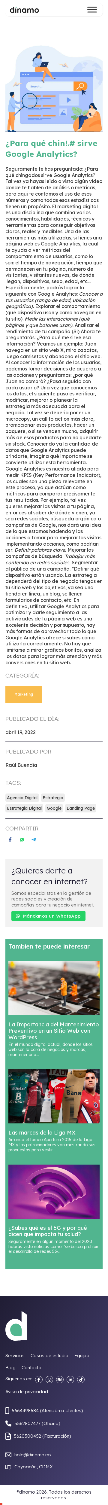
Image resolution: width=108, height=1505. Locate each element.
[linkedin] (70, 1379)
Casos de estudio (49, 1355)
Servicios (15, 1355)
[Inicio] (24, 9)
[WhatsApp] (21, 839)
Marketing (23, 694)
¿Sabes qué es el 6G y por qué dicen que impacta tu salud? (47, 1231)
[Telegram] (33, 839)
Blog (10, 1367)
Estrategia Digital (24, 808)
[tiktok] (81, 1379)
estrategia (53, 797)
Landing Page (81, 808)
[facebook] (39, 1379)
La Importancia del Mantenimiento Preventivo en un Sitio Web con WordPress (53, 1031)
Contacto (31, 1367)
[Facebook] (9, 839)
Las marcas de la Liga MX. (42, 1132)
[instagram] (49, 1379)
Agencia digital (22, 797)
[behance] (60, 1379)
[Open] (92, 9)
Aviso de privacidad (26, 1391)
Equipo (81, 1355)
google (54, 808)
